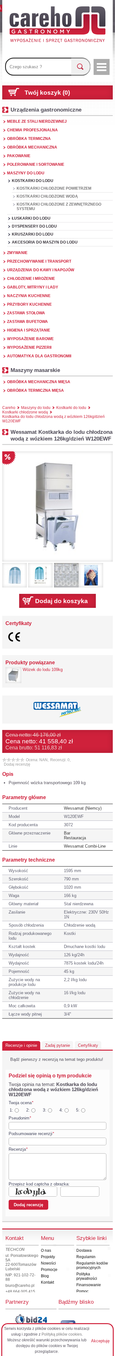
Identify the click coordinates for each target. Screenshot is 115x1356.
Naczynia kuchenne (28, 296)
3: (44, 1110)
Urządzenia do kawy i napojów (40, 270)
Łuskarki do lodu (31, 218)
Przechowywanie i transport (39, 261)
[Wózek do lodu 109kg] (13, 675)
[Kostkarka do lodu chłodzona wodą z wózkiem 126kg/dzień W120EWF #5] (91, 575)
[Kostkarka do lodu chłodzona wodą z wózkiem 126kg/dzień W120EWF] (57, 506)
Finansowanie (88, 1285)
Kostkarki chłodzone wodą (47, 196)
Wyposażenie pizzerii (29, 347)
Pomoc (82, 1291)
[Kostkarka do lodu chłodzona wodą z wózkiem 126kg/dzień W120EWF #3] (40, 575)
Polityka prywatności (86, 1276)
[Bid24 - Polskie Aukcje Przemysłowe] (31, 1319)
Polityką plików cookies (62, 1334)
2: (28, 1110)
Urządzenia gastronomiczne (46, 109)
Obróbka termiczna (29, 138)
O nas (46, 1250)
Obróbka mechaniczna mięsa (38, 382)
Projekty (48, 1257)
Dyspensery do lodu (34, 226)
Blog (45, 1276)
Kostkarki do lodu (32, 181)
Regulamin (86, 1257)
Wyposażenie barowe (30, 339)
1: (11, 1110)
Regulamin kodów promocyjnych (92, 1265)
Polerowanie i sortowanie (35, 164)
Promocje (49, 1269)
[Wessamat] (57, 710)
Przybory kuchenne (29, 304)
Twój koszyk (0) (47, 92)
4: (61, 1110)
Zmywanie (17, 253)
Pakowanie (18, 156)
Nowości (48, 1263)
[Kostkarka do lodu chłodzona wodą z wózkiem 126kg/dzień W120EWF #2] (14, 575)
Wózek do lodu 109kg (43, 669)
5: (78, 1110)
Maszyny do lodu (25, 173)
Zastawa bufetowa (27, 321)
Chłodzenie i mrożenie (31, 278)
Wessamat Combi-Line (85, 846)
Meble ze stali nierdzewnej (37, 121)
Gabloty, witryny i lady (32, 287)
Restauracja (75, 837)
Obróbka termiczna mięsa (35, 390)
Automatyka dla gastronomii (39, 356)
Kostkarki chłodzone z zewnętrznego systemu (59, 206)
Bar (67, 833)
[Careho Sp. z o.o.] (57, 25)
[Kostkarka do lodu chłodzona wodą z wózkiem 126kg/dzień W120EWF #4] (66, 575)
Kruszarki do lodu (32, 234)
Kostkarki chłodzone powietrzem (54, 188)
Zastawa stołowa (26, 313)
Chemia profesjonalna (32, 130)
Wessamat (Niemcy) (83, 808)
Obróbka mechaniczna (32, 147)
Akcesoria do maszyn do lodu (45, 242)
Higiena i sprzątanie (28, 330)
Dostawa (84, 1250)
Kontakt (47, 1282)
